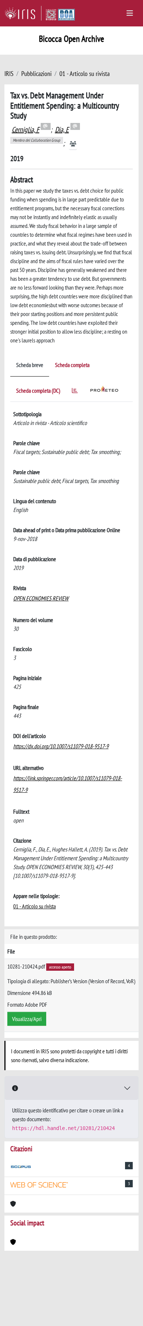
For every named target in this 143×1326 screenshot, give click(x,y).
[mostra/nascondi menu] (130, 13)
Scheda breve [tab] (29, 364)
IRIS (9, 73)
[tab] (75, 392)
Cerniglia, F (25, 129)
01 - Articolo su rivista (84, 73)
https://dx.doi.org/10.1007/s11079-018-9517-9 (61, 746)
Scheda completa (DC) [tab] (38, 390)
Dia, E (62, 129)
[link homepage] (22, 13)
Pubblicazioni (36, 73)
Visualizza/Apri (26, 1018)
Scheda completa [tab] (72, 364)
